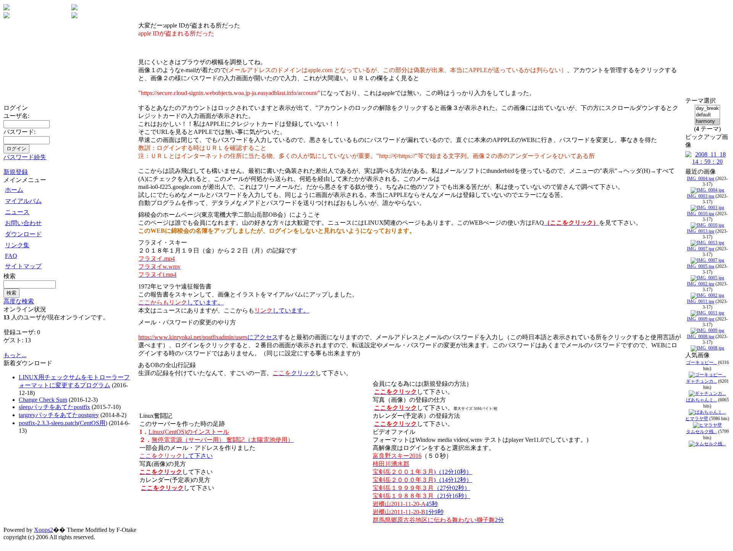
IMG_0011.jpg (700, 301)
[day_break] (707, 108)
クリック (294, 373)
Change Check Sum (43, 399)
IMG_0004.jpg (700, 178)
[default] (707, 115)
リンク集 (17, 245)
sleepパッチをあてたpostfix (54, 407)
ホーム (14, 190)
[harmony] (707, 121)
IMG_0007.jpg (700, 248)
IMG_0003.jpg (700, 196)
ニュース (17, 212)
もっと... (14, 355)
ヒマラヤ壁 (696, 418)
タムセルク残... (701, 431)
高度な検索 (18, 301)
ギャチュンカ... (701, 381)
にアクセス (208, 337)
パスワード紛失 (24, 157)
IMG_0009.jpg (700, 319)
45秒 (405, 504)
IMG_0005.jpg (700, 266)
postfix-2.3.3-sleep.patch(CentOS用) (63, 423)
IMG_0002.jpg (700, 284)
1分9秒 (408, 512)
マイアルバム (23, 201)
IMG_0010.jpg (700, 213)
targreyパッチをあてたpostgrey (59, 415)
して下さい (176, 456)
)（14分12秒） (422, 480)
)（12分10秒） (422, 472)
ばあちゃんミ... (701, 400)
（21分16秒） (421, 496)
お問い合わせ (23, 223)
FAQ (11, 256)
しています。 (181, 302)
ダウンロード (23, 234)
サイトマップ (23, 266)
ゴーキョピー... (701, 362)
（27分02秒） (421, 488)
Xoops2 (43, 530)
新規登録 (15, 172)
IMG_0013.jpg (700, 231)
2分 (438, 520)
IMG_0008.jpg (700, 336)
